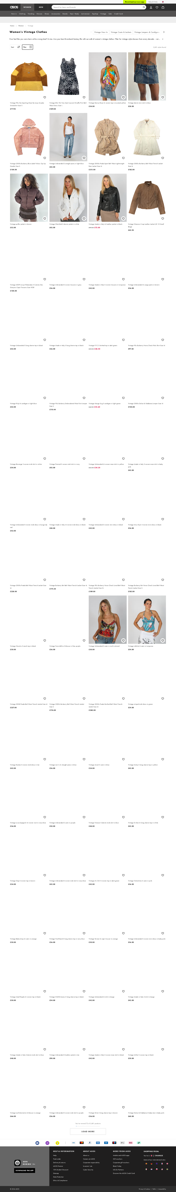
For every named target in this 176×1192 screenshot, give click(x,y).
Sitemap (56, 1173)
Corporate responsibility (91, 1162)
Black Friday (117, 1166)
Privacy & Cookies (144, 1189)
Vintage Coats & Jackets (121, 32)
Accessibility (162, 1189)
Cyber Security (88, 1170)
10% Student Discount (60, 1170)
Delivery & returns (59, 1162)
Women (21, 26)
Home (12, 26)
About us (86, 1155)
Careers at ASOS (89, 1159)
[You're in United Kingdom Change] (163, 2)
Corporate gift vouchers (121, 1162)
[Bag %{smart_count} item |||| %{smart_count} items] (163, 7)
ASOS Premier (58, 1166)
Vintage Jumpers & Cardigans (147, 32)
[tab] (14, 14)
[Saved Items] (157, 7)
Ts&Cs (154, 1189)
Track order (57, 1159)
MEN (41, 7)
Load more (88, 1131)
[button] (146, 1164)
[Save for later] (45, 97)
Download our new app (134, 2)
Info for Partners (118, 1170)
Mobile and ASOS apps (121, 1155)
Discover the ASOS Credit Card (124, 1173)
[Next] (164, 32)
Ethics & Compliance (60, 1180)
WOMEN (27, 7)
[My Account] (151, 7)
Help (55, 1155)
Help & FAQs (153, 2)
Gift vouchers (117, 1159)
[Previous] (91, 32)
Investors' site (87, 1166)
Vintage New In (101, 32)
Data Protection (58, 1177)
